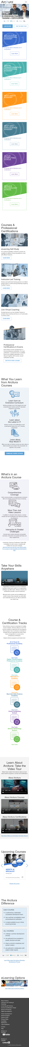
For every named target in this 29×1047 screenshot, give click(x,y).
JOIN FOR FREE (7, 26)
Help (2, 1028)
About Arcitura (4, 1000)
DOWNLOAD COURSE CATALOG (14, 453)
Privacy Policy (4, 1019)
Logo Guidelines (5, 1024)
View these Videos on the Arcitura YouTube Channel (14, 835)
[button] (2, 865)
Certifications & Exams (12, 360)
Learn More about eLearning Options (14, 988)
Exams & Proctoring (6, 1009)
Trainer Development (6, 1013)
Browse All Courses (14, 883)
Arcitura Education (16, 1045)
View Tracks (14, 657)
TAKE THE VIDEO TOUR (21, 26)
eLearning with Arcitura (7, 1006)
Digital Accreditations (6, 1011)
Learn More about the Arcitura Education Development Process (14, 961)
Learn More (6, 258)
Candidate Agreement (4, 1021)
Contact (3, 1027)
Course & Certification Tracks (8, 1007)
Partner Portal (4, 1017)
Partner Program (5, 1015)
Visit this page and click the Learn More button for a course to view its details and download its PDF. (14, 548)
